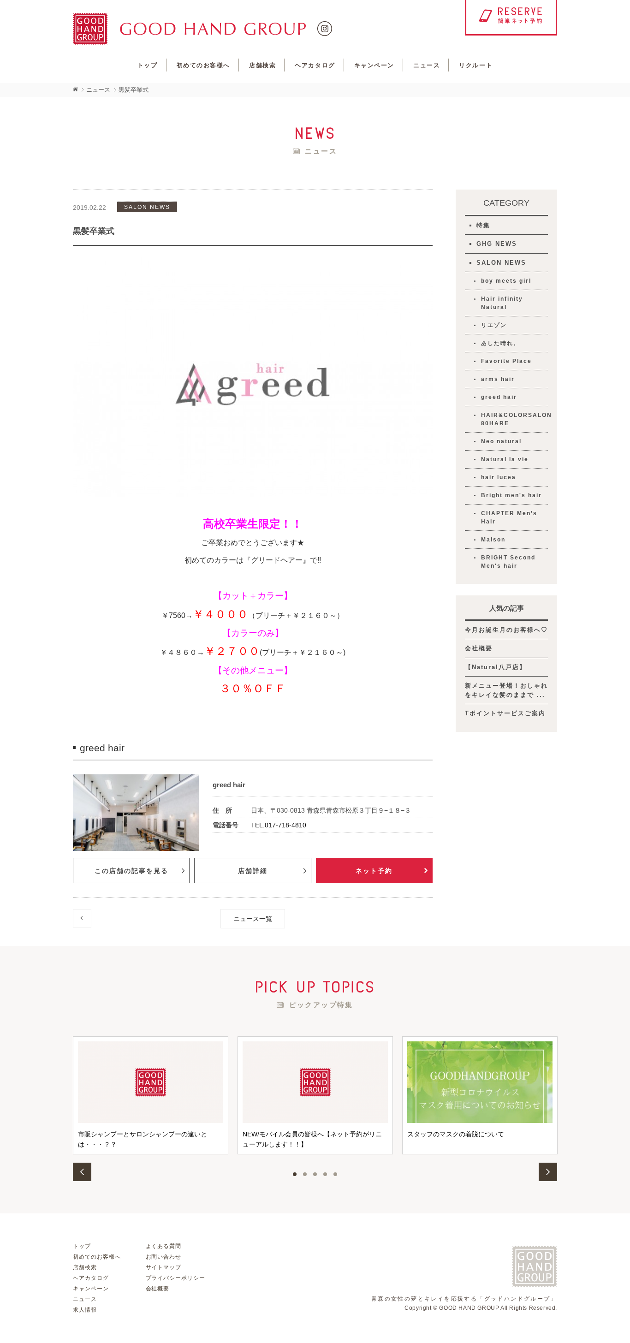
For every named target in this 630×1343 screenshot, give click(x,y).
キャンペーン (374, 65)
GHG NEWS (496, 243)
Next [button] (548, 1172)
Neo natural (501, 441)
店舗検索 (262, 65)
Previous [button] (82, 1172)
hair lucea (498, 477)
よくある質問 (164, 1246)
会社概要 (479, 648)
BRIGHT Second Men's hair (508, 561)
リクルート (476, 65)
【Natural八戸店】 (495, 667)
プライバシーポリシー (176, 1278)
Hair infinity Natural (502, 303)
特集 (483, 225)
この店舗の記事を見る (131, 870)
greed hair (499, 397)
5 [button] (335, 1174)
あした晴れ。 (500, 343)
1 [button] (295, 1174)
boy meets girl (506, 281)
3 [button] (315, 1174)
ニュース (426, 65)
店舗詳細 (252, 870)
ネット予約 (374, 870)
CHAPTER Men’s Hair (509, 517)
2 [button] (305, 1174)
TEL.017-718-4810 (278, 825)
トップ (147, 65)
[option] (150, 1095)
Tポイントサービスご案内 (505, 713)
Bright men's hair (511, 495)
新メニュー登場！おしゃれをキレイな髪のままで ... (506, 690)
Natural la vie (505, 459)
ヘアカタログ (315, 65)
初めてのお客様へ (203, 65)
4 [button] (325, 1174)
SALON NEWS (501, 262)
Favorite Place (506, 361)
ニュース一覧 (252, 918)
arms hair (498, 379)
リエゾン (494, 325)
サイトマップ (164, 1267)
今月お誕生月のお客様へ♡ (506, 629)
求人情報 (85, 1310)
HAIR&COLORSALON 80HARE (514, 419)
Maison (493, 539)
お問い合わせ (164, 1257)
